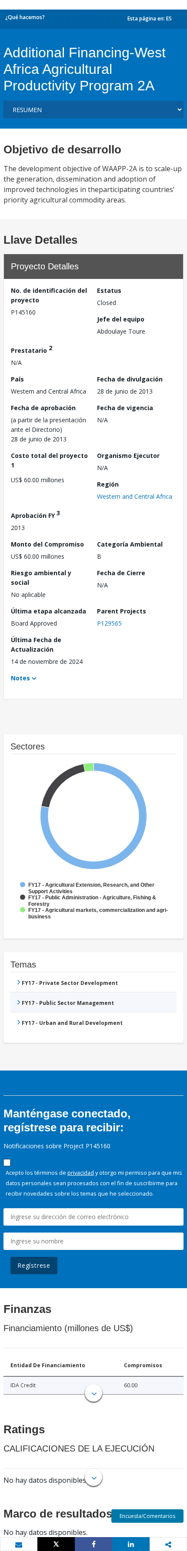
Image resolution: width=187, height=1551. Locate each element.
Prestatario (31, 349)
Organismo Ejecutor (128, 455)
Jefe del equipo (120, 319)
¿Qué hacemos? (25, 17)
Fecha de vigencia (125, 408)
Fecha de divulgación (130, 379)
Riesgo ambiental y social (41, 578)
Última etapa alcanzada (48, 611)
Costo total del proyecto (49, 460)
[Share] (93, 1544)
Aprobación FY (35, 514)
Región (108, 484)
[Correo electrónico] (19, 1544)
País (17, 379)
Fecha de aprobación (43, 408)
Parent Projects (121, 611)
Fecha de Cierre (121, 573)
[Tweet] (56, 1544)
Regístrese (33, 1265)
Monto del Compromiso (47, 544)
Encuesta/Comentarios (147, 1516)
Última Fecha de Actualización (36, 644)
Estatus (109, 290)
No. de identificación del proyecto (49, 295)
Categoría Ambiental (130, 544)
